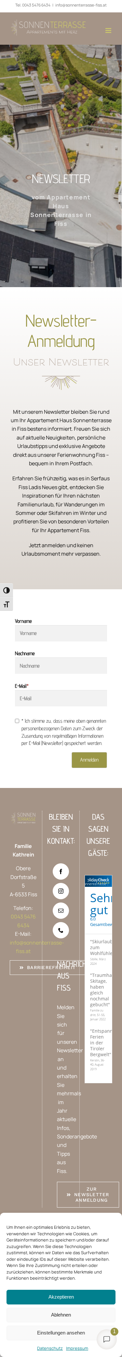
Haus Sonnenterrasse (94, 881)
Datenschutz (50, 1348)
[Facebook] (61, 871)
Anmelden (89, 760)
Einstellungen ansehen (61, 1332)
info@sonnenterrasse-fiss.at (81, 5)
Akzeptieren (61, 1297)
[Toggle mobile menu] (108, 30)
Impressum (77, 1348)
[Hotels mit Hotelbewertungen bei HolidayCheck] (108, 881)
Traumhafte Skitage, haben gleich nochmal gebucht (104, 990)
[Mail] (61, 910)
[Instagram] (61, 891)
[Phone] (61, 930)
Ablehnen (61, 1315)
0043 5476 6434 (36, 5)
